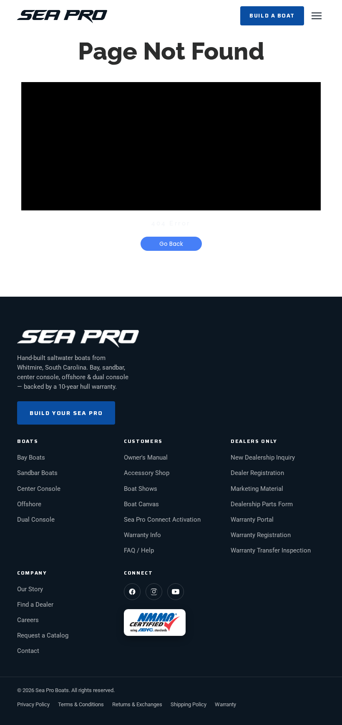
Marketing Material (257, 488)
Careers (28, 620)
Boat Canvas (141, 504)
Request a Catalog (42, 635)
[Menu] (316, 16)
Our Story (30, 589)
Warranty (225, 704)
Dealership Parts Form (262, 504)
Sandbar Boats (37, 473)
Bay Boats (31, 457)
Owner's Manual (146, 457)
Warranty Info (142, 535)
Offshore (29, 504)
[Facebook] (132, 591)
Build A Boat (272, 15)
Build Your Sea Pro (66, 413)
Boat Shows (140, 488)
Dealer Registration (257, 473)
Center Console (38, 488)
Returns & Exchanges (137, 704)
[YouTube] (175, 591)
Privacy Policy (33, 704)
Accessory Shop (146, 473)
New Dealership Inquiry (263, 457)
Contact (28, 651)
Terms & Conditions (81, 704)
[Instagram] (154, 591)
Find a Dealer (35, 604)
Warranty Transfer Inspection (271, 550)
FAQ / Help (139, 550)
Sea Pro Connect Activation (162, 519)
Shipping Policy (188, 704)
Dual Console (36, 519)
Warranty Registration (261, 535)
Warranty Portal (252, 519)
